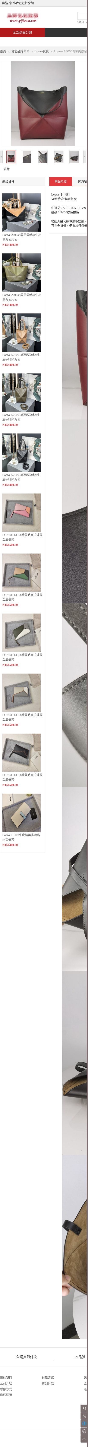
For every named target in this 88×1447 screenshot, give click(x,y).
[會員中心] (84, 1408)
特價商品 (43, 41)
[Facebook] (84, 1423)
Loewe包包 (42, 51)
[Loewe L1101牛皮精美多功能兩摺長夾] (21, 812)
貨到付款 (48, 1383)
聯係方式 (6, 1389)
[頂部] (84, 1439)
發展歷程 (6, 1395)
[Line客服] (84, 1431)
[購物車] (84, 1416)
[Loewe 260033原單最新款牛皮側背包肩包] (21, 212)
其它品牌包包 (20, 51)
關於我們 (6, 1377)
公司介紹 (6, 1383)
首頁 (16, 41)
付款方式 (48, 1377)
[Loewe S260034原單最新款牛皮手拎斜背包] (21, 332)
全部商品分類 (22, 32)
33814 (80, 22)
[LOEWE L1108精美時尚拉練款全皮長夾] (21, 512)
